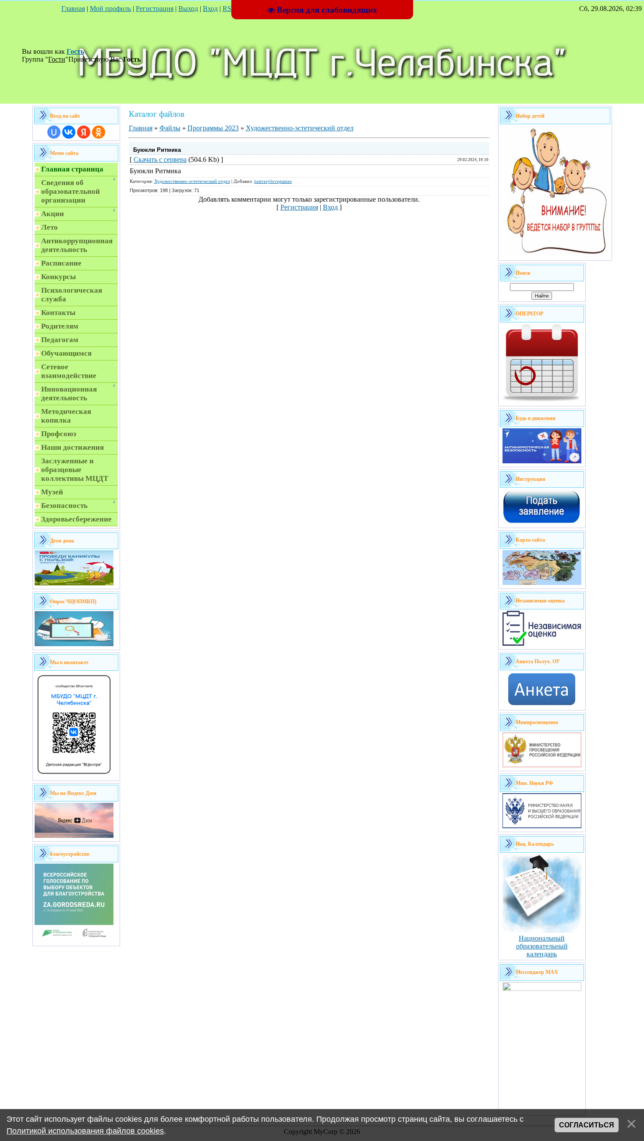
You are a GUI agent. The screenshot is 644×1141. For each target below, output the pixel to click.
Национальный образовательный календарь (542, 946)
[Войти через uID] (53, 132)
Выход (188, 8)
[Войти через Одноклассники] (98, 132)
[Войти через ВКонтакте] (68, 132)
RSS (229, 8)
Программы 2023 (213, 128)
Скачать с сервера (160, 159)
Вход (210, 8)
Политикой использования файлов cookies (85, 1131)
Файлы (169, 128)
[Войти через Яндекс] (83, 132)
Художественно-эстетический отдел (300, 128)
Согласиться (586, 1125)
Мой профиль (110, 8)
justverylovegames (273, 181)
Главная (73, 8)
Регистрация (154, 8)
